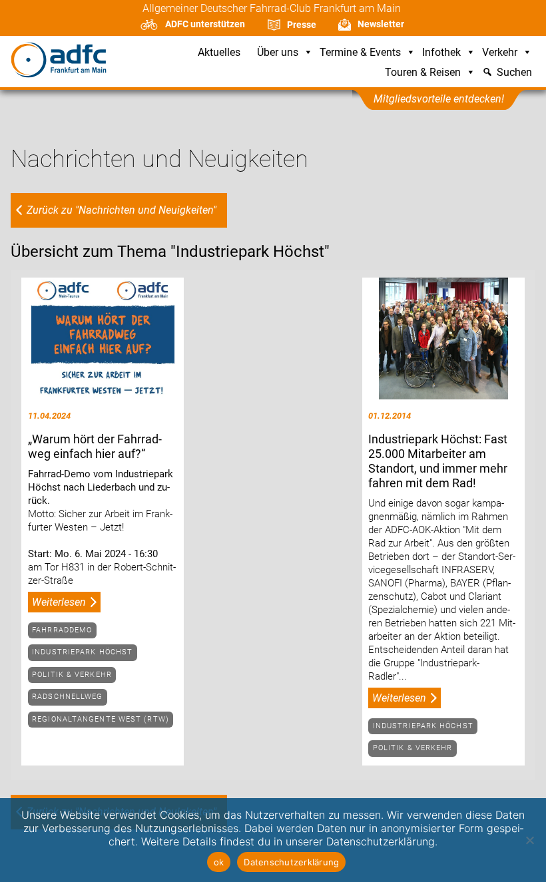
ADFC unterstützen (205, 24)
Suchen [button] (514, 73)
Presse (301, 24)
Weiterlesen (59, 602)
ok (219, 862)
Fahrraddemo (62, 630)
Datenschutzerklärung (291, 862)
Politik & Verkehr (72, 674)
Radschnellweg (67, 696)
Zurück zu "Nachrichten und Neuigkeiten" (121, 210)
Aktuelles (219, 53)
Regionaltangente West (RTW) (100, 719)
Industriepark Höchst (82, 652)
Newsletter (381, 24)
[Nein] (529, 840)
